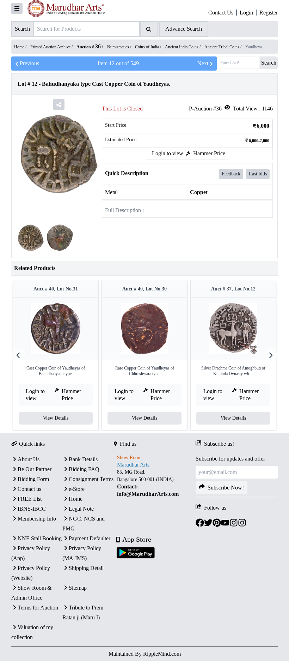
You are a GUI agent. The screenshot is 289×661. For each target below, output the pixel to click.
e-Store (77, 489)
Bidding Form (33, 479)
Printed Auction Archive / (52, 46)
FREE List (30, 499)
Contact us (29, 489)
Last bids (258, 173)
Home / (20, 46)
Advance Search (183, 29)
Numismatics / (119, 46)
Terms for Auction (38, 608)
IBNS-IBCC (32, 509)
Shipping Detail (86, 568)
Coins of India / (148, 46)
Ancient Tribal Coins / (223, 46)
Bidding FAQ (84, 469)
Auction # (88, 46)
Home (75, 499)
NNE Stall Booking (40, 538)
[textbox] (155, 483)
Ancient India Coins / (183, 46)
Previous (29, 63)
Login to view (167, 153)
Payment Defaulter (89, 538)
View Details (55, 418)
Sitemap (78, 588)
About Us (28, 459)
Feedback (231, 173)
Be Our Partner (34, 469)
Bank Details (83, 459)
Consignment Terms (91, 479)
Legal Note (81, 509)
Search (268, 63)
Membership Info (37, 519)
